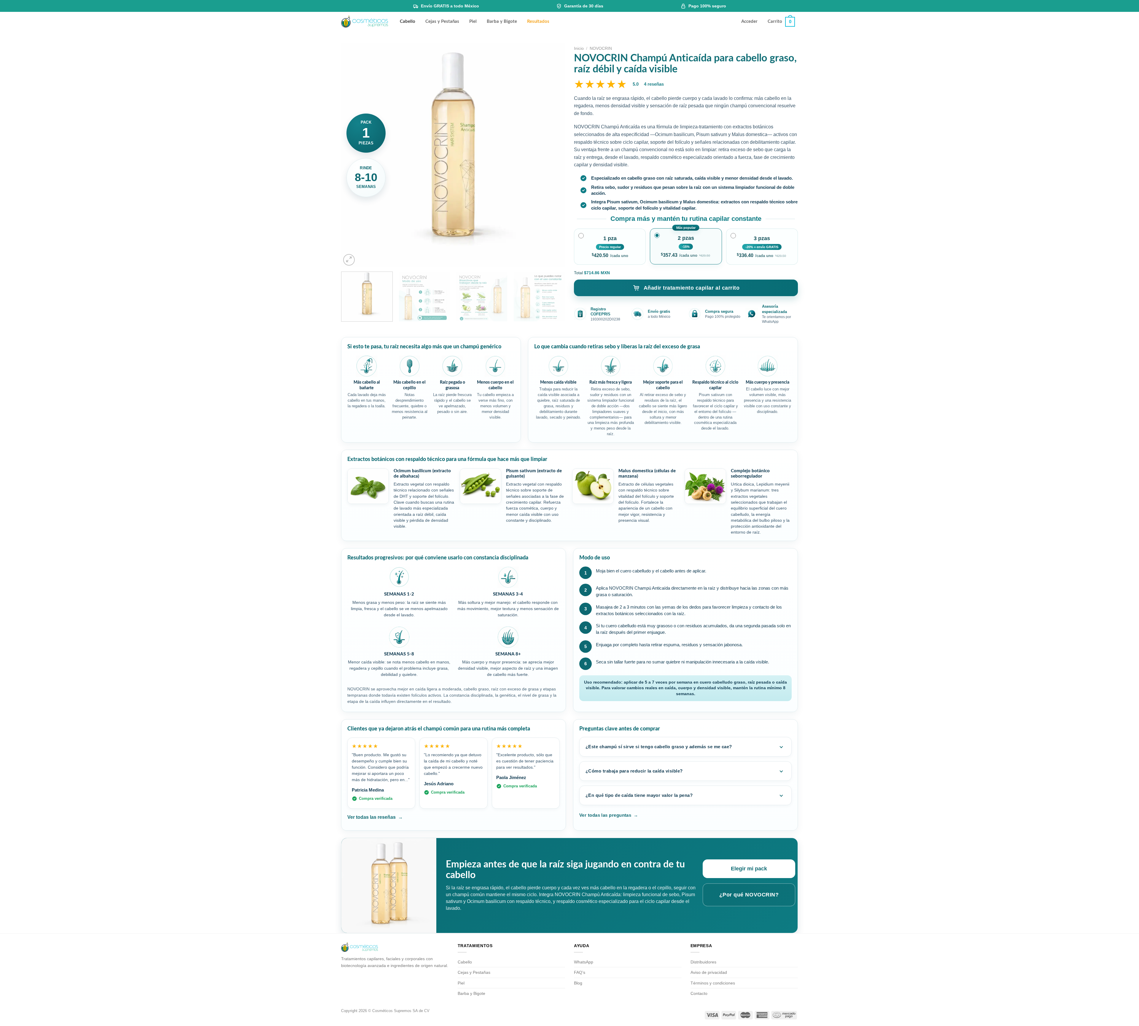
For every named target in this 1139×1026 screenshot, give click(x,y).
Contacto (699, 993)
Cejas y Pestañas (442, 21)
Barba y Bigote (502, 21)
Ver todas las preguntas (608, 815)
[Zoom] (349, 260)
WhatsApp (583, 962)
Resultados (538, 21)
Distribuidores (703, 962)
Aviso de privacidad (709, 972)
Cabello (407, 21)
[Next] (553, 155)
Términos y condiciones (713, 983)
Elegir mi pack (749, 869)
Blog (578, 983)
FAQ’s (579, 972)
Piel (473, 21)
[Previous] (353, 155)
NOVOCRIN (601, 48)
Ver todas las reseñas (375, 817)
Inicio (579, 48)
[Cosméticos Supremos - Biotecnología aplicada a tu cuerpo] (364, 22)
